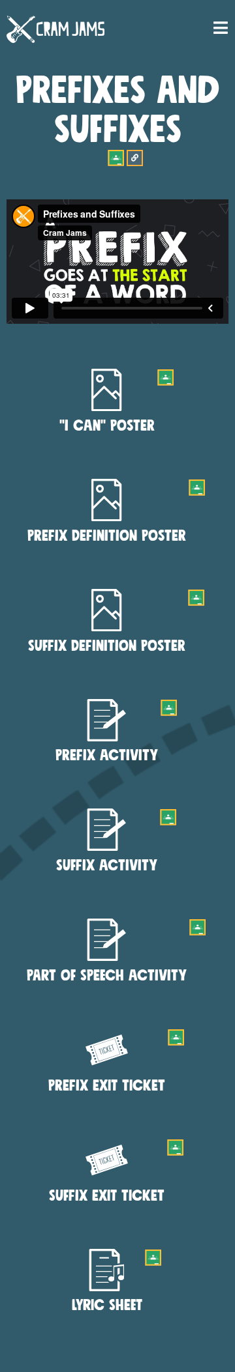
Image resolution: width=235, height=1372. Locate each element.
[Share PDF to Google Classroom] (165, 377)
